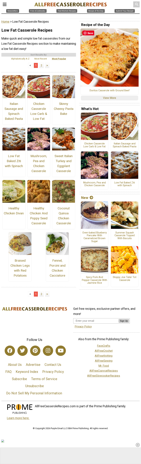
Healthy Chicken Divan (14, 210)
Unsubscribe (34, 386)
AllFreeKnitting (103, 355)
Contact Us (53, 365)
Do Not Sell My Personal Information (34, 393)
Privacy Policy (53, 372)
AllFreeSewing (103, 360)
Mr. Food (103, 365)
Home (5, 21)
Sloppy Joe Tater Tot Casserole (124, 279)
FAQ (8, 372)
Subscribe (19, 379)
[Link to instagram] (48, 351)
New (84, 198)
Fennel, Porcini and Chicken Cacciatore (57, 268)
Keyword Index (27, 372)
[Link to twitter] (22, 351)
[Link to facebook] (10, 351)
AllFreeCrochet (104, 350)
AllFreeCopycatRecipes (103, 370)
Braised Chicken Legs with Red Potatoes (20, 268)
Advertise (33, 365)
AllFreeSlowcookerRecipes (103, 375)
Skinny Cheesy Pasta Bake (63, 109)
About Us (15, 365)
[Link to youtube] (61, 351)
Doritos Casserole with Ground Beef (110, 90)
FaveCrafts (103, 345)
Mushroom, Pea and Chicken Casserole (38, 163)
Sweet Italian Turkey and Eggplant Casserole (64, 163)
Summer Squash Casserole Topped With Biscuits (125, 235)
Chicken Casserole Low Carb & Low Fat (38, 111)
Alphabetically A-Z (20, 58)
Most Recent (40, 58)
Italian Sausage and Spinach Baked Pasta (13, 111)
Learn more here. (18, 418)
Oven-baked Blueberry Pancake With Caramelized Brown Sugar (94, 237)
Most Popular (59, 58)
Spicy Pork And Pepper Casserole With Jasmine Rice (94, 280)
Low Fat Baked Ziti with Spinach (14, 161)
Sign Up (124, 321)
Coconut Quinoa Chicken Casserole (63, 215)
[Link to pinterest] (35, 351)
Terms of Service (44, 379)
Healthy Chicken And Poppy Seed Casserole (39, 215)
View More (109, 98)
